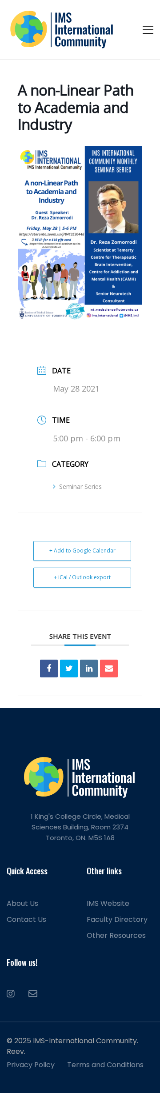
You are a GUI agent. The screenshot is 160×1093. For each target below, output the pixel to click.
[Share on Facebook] (49, 668)
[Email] (109, 668)
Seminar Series (80, 486)
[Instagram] (10, 994)
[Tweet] (69, 668)
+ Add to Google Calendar (82, 550)
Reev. (16, 1051)
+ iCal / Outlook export (82, 577)
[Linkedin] (89, 668)
